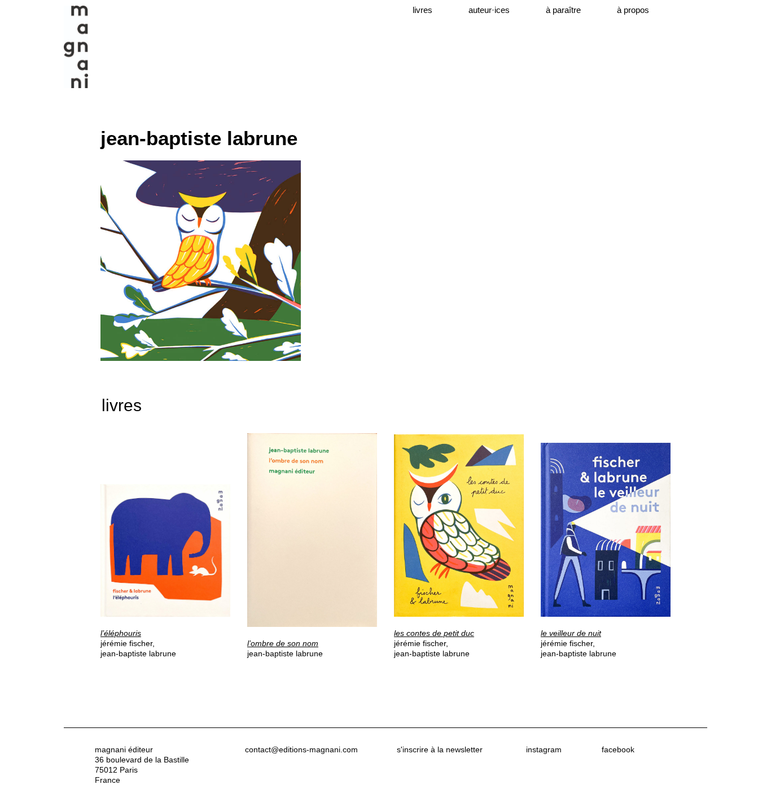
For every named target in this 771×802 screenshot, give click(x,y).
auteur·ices (489, 10)
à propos (633, 10)
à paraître (563, 10)
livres (422, 10)
